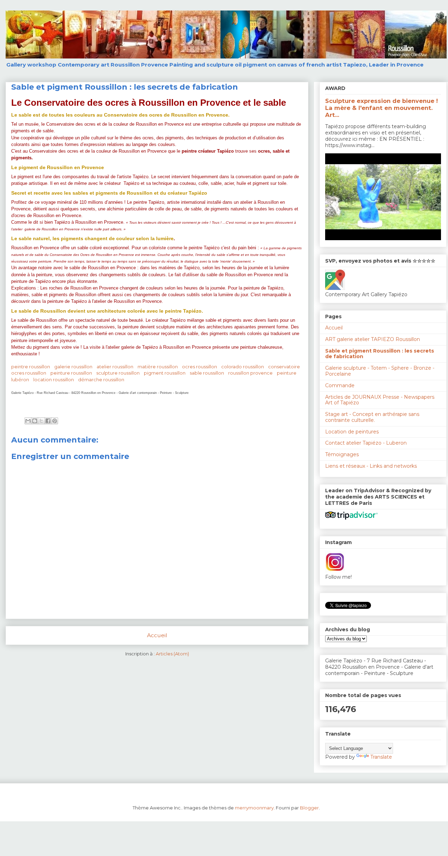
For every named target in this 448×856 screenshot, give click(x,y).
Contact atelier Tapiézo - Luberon (366, 443)
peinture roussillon (71, 373)
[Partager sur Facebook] (47, 420)
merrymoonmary (254, 807)
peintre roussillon (30, 366)
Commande (340, 385)
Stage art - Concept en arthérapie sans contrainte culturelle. (372, 417)
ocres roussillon (199, 366)
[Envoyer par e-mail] (27, 420)
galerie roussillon (73, 366)
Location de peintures (352, 432)
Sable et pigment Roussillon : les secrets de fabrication (379, 354)
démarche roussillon (101, 379)
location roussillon (53, 379)
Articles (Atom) (172, 653)
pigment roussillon (165, 373)
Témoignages (342, 454)
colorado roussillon (242, 366)
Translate (381, 757)
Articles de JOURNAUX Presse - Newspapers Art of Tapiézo (379, 400)
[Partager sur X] (41, 420)
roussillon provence (250, 373)
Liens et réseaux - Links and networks (371, 466)
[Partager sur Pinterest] (54, 420)
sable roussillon (207, 373)
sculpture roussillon (118, 373)
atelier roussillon (115, 366)
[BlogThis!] (34, 420)
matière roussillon (158, 366)
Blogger (309, 807)
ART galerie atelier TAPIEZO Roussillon (372, 339)
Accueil (157, 635)
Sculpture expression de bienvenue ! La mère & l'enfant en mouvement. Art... (381, 107)
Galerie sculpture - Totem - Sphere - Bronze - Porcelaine (379, 371)
